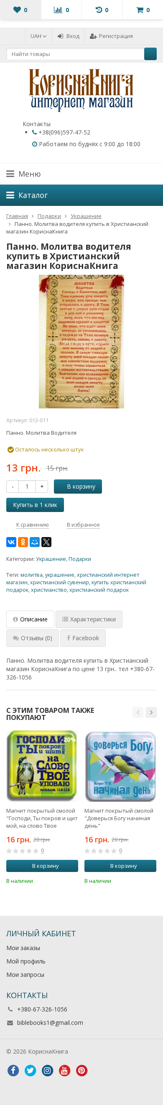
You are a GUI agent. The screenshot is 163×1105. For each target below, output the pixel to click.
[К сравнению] (61, 880)
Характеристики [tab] (93, 619)
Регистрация (116, 36)
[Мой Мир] (35, 542)
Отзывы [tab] (36, 638)
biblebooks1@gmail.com (50, 1022)
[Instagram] (47, 1070)
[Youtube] (64, 1070)
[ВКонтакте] (11, 542)
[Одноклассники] (23, 542)
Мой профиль (26, 961)
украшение (59, 574)
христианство (49, 589)
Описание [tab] (34, 619)
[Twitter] (30, 1070)
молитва (31, 574)
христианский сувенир (59, 582)
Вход (72, 36)
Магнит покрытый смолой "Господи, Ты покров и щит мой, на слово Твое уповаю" (42, 818)
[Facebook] (13, 1070)
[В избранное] (73, 880)
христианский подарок (99, 589)
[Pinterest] (81, 1070)
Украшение (51, 559)
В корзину (81, 486)
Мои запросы (25, 974)
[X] (46, 542)
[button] (137, 712)
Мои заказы (23, 948)
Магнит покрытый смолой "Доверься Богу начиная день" (118, 818)
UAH (37, 36)
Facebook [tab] (85, 638)
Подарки (80, 559)
